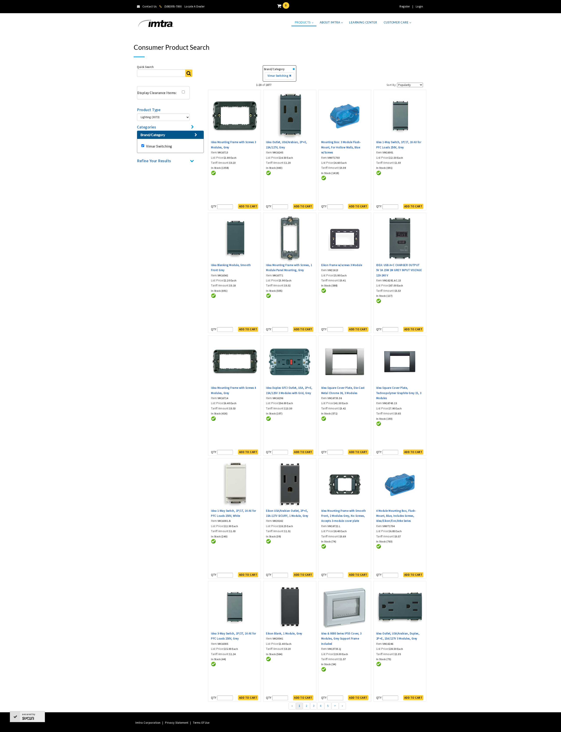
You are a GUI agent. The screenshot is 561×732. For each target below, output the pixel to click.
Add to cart (248, 206)
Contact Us (149, 6)
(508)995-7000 (172, 6)
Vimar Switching (159, 146)
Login (419, 6)
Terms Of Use (201, 723)
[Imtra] (156, 23)
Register (404, 6)
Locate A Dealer (195, 6)
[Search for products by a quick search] (188, 73)
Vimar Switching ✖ (280, 76)
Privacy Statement (176, 723)
